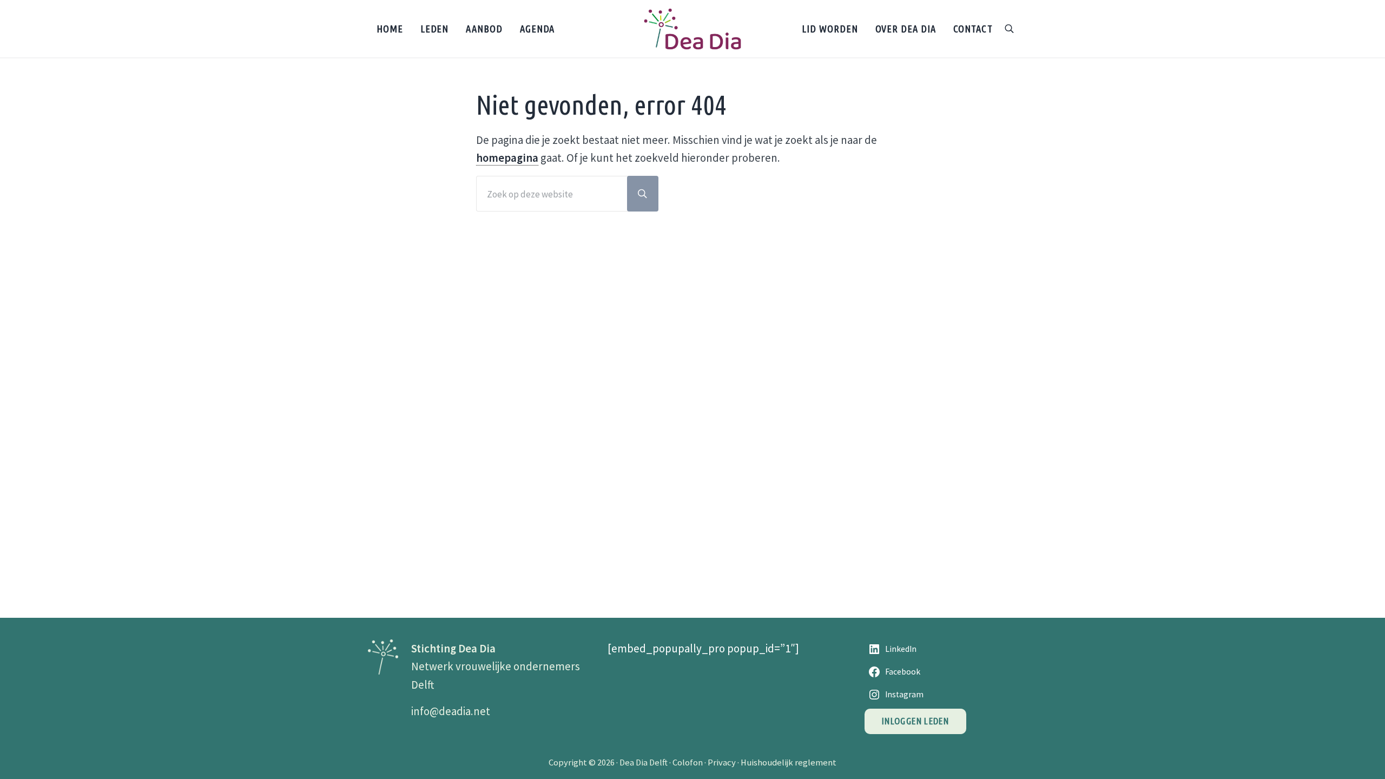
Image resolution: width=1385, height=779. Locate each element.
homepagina (507, 157)
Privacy (722, 762)
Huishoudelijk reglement (788, 762)
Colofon (687, 762)
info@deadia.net (450, 711)
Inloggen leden (915, 721)
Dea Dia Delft (643, 762)
